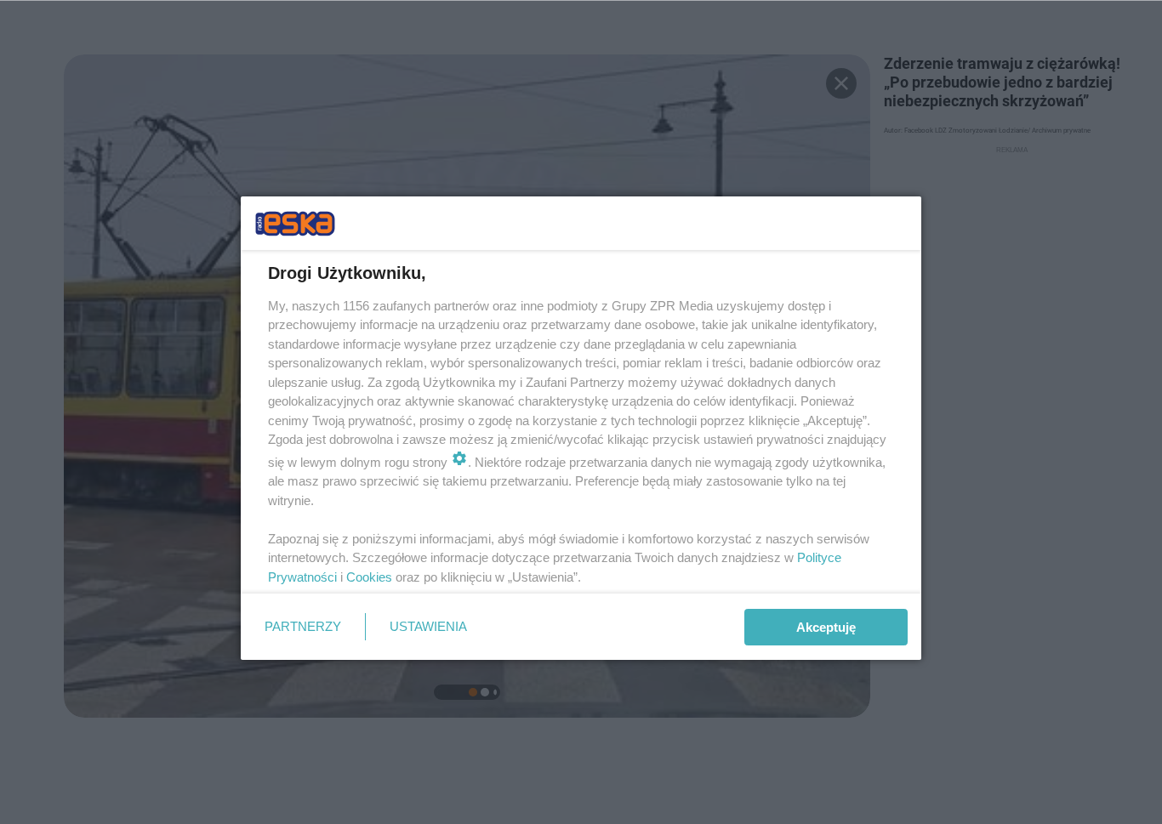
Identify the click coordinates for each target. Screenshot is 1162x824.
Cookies (369, 577)
